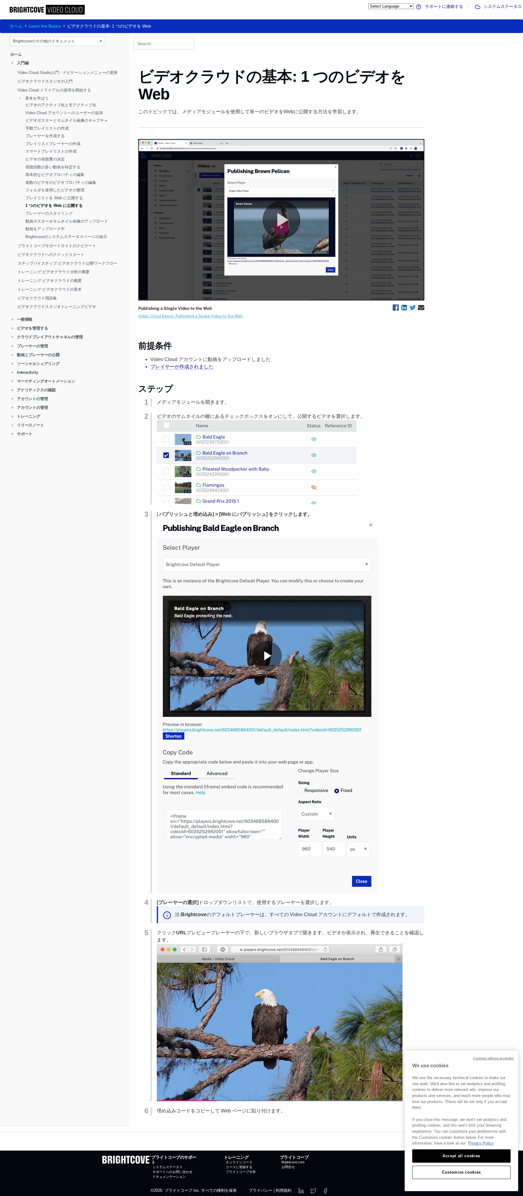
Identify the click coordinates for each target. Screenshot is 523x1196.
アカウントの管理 (29, 398)
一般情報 (21, 319)
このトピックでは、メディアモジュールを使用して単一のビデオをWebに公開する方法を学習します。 (249, 111)
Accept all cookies (461, 1156)
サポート (21, 434)
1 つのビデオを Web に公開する (54, 205)
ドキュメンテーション (169, 1176)
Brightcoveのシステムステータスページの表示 (66, 236)
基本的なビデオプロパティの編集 (54, 174)
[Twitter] (313, 1190)
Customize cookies (461, 1172)
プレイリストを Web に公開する (54, 198)
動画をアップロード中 (45, 229)
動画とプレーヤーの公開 (35, 354)
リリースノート (27, 425)
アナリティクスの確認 (33, 390)
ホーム (16, 26)
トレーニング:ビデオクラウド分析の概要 (54, 272)
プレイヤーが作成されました (181, 366)
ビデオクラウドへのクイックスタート (51, 254)
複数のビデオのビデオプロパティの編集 (60, 182)
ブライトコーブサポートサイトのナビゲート (57, 246)
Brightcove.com (292, 1162)
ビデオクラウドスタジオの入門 (45, 81)
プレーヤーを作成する (45, 136)
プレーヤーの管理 (29, 345)
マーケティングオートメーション (43, 381)
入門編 (20, 63)
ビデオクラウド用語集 (37, 298)
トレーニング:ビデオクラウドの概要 (50, 280)
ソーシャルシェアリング (35, 363)
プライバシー (260, 1190)
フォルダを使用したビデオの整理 (54, 190)
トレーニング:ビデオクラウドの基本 (50, 289)
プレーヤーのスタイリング (49, 213)
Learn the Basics (45, 26)
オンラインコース (239, 1162)
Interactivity (24, 372)
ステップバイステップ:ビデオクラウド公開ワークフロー (67, 263)
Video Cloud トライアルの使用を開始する (54, 90)
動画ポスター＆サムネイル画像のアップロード (66, 221)
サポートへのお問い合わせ (172, 1172)
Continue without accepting (493, 1058)
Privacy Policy (481, 1143)
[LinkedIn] (301, 1190)
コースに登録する (239, 1167)
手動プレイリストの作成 (47, 128)
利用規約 (283, 1190)
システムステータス (502, 6)
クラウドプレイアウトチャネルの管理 (47, 337)
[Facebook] (325, 1190)
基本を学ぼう (34, 98)
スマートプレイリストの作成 (51, 151)
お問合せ (288, 1167)
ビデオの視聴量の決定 (45, 159)
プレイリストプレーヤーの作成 (53, 143)
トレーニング (25, 416)
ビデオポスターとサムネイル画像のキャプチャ (66, 120)
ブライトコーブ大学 (241, 1172)
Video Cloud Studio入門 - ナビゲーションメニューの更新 (68, 72)
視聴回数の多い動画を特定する (53, 166)
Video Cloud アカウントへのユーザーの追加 (64, 112)
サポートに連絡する (443, 6)
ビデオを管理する (29, 328)
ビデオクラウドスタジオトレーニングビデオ (57, 306)
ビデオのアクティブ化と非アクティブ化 (60, 105)
